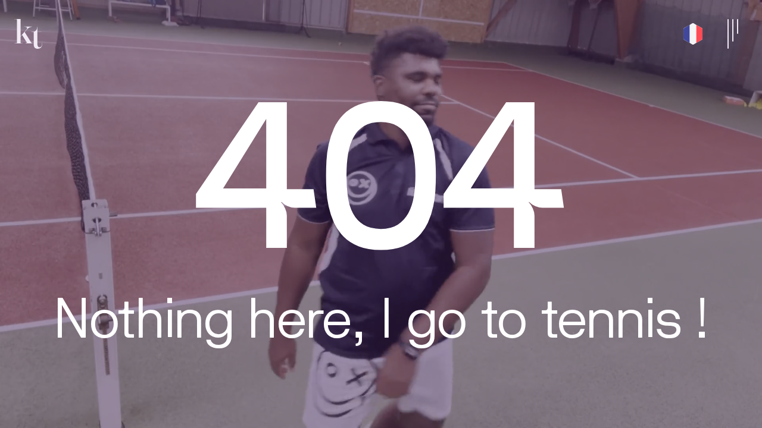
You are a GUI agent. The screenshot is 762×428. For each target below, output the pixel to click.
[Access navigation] (733, 34)
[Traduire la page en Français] (693, 34)
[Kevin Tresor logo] (28, 34)
